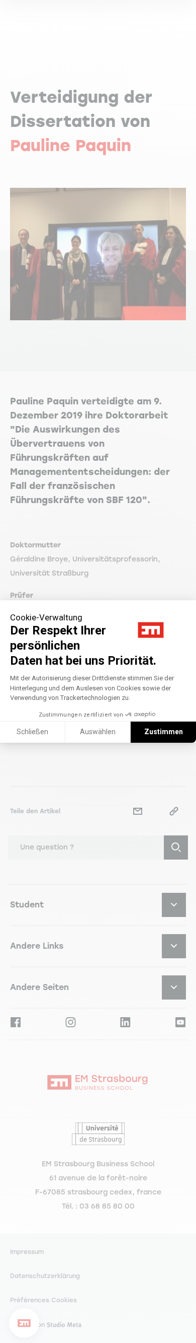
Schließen (32, 732)
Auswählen (98, 732)
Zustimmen (163, 732)
